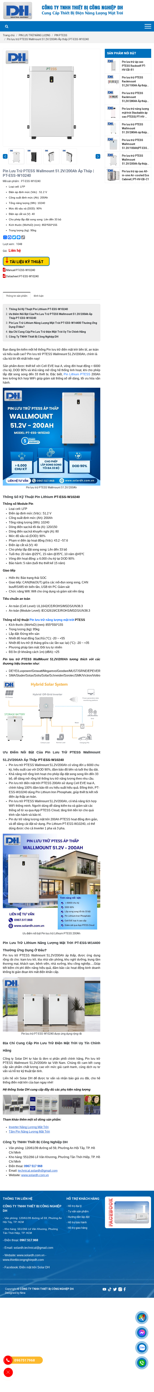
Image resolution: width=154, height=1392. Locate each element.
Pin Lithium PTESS (77, 374)
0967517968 (24, 1360)
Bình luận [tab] (39, 295)
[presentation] (5, 156)
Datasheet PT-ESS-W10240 (22, 276)
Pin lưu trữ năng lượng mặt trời (51, 619)
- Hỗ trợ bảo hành (76, 1222)
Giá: (5, 250)
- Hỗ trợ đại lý (74, 1205)
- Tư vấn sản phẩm (77, 1211)
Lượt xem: (9, 244)
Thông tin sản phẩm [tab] (16, 295)
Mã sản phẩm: (11, 181)
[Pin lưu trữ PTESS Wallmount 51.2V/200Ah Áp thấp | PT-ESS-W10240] (16, 156)
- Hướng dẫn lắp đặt (78, 1216)
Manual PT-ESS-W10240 (20, 270)
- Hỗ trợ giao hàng (76, 1227)
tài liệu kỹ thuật (26, 262)
